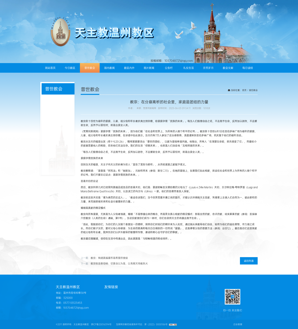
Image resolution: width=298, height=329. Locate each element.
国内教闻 (109, 68)
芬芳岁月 (208, 68)
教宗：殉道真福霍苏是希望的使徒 (109, 258)
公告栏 (169, 68)
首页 (244, 90)
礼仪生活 (188, 68)
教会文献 (228, 68)
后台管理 (237, 324)
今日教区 (70, 68)
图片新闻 (149, 68)
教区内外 (129, 68)
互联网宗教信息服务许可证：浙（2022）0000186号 (141, 324)
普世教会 (89, 68)
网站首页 (50, 68)
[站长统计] (173, 324)
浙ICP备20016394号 (101, 324)
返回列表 (249, 261)
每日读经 (247, 68)
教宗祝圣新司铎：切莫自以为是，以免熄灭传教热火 (119, 263)
